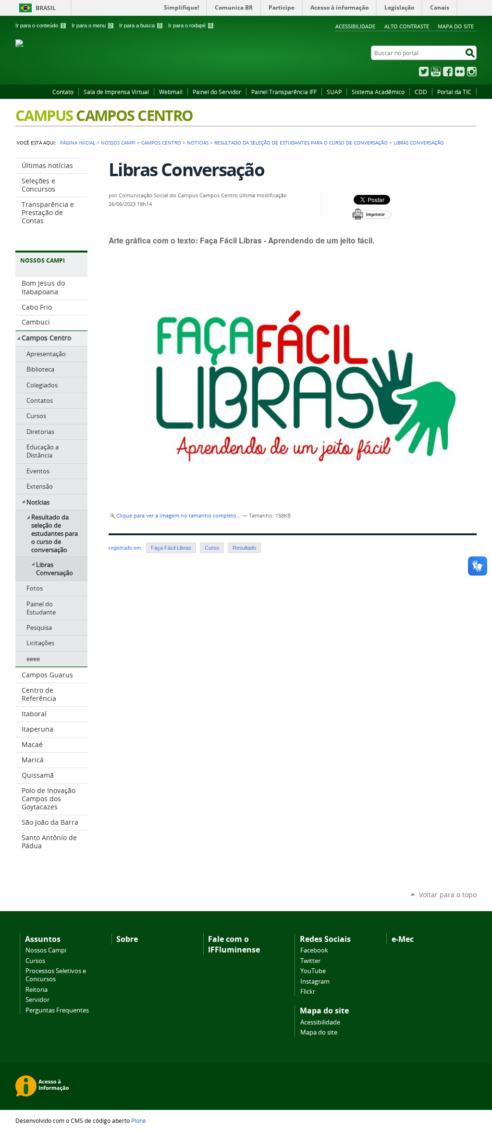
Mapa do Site (456, 26)
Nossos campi (118, 142)
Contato (63, 92)
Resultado (244, 548)
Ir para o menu (92, 25)
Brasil (46, 8)
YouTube (436, 71)
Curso (212, 548)
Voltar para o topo (448, 894)
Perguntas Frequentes (57, 1010)
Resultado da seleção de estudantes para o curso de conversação (301, 142)
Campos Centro (161, 142)
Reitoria (36, 990)
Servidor (37, 1000)
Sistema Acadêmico (378, 92)
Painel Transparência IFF (284, 92)
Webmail (171, 92)
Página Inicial (77, 142)
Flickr (460, 71)
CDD (421, 92)
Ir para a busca (140, 25)
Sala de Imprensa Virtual (116, 92)
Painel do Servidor (217, 92)
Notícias (198, 142)
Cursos (35, 961)
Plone (138, 1120)
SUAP (334, 92)
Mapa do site (318, 1032)
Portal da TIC (454, 92)
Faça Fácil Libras (171, 548)
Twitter (424, 71)
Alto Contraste (406, 26)
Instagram (472, 71)
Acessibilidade (355, 26)
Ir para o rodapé (190, 25)
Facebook (448, 71)
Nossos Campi (45, 950)
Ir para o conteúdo (39, 25)
